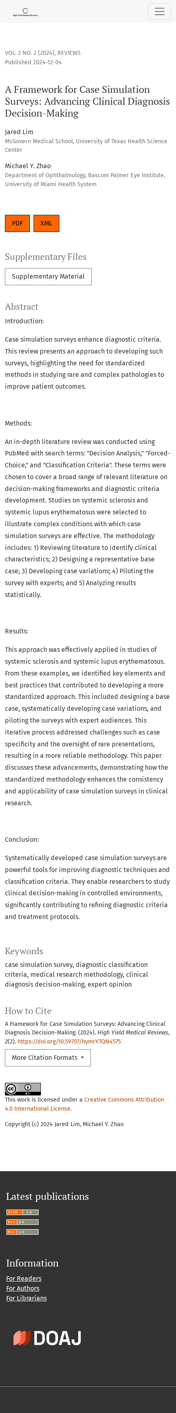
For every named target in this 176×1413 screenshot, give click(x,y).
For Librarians (26, 1298)
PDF (17, 223)
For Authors (22, 1288)
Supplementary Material (48, 276)
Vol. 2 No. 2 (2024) (29, 53)
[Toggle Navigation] (159, 11)
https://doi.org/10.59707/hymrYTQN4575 (69, 1041)
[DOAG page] (47, 1337)
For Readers (23, 1278)
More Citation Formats (45, 1057)
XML (46, 223)
